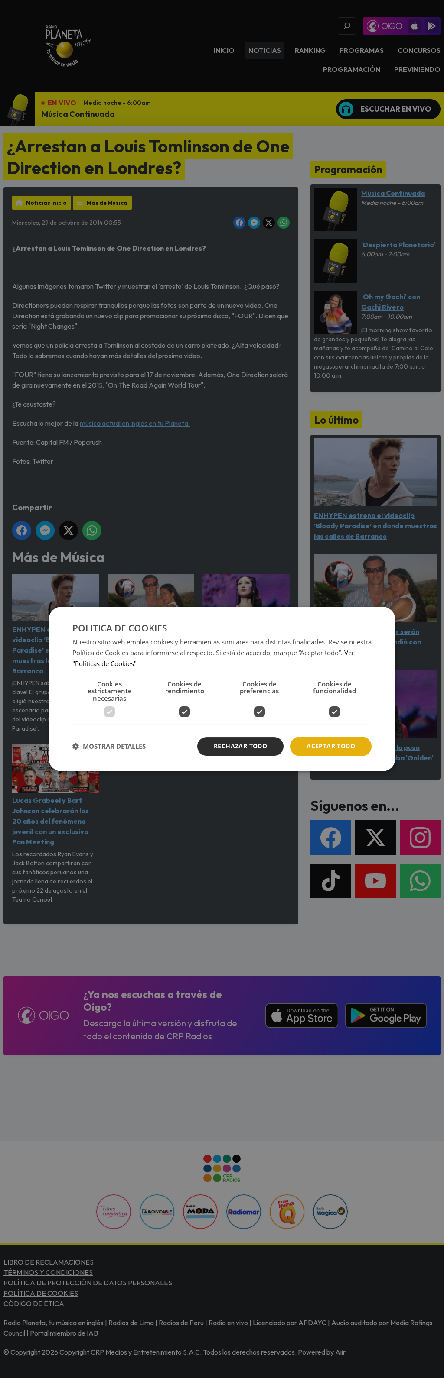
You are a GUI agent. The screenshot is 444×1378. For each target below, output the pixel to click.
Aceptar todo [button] (331, 746)
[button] (109, 746)
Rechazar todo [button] (240, 746)
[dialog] (222, 689)
